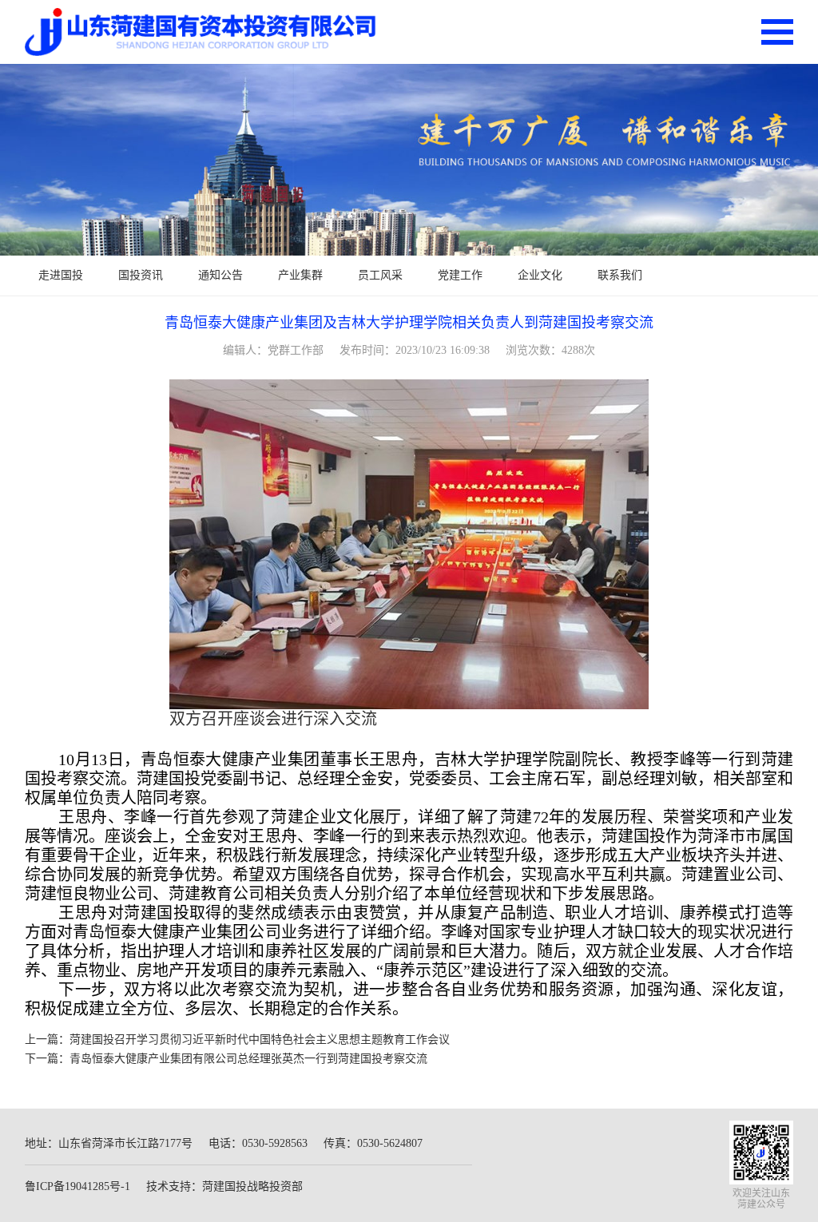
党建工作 (460, 275)
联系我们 (620, 275)
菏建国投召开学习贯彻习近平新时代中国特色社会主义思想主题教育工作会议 (259, 1039)
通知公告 (220, 275)
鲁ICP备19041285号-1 (77, 1186)
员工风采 (380, 275)
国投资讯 (140, 275)
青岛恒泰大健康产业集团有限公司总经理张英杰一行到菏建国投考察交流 (248, 1059)
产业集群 (300, 275)
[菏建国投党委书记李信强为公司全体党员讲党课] (409, 160)
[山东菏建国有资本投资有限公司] (201, 32)
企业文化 (540, 275)
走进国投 (60, 275)
